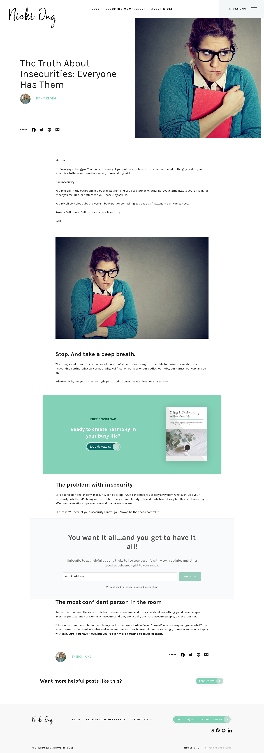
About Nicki (161, 9)
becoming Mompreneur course (199, 719)
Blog (96, 9)
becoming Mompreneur (126, 9)
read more (206, 681)
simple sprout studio (218, 748)
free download (100, 446)
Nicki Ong (56, 748)
